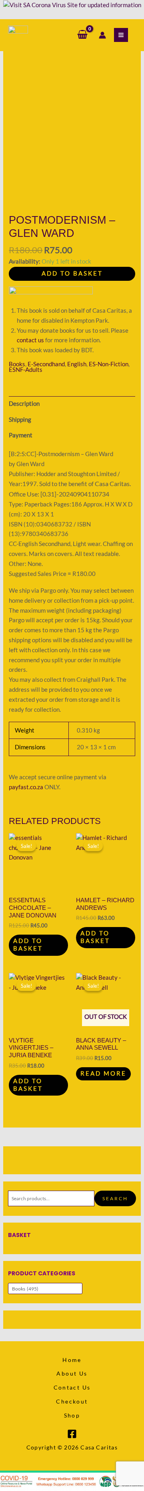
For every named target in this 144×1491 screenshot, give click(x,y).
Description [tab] (24, 403)
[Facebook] (72, 1434)
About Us (71, 1373)
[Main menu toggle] (121, 35)
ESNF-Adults (25, 369)
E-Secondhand (46, 364)
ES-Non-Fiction (108, 364)
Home (72, 1359)
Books (17, 364)
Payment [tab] (20, 435)
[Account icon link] (102, 35)
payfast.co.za (26, 787)
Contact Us (72, 1387)
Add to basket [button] (28, 944)
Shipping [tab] (20, 419)
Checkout (72, 1401)
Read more (103, 1073)
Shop (72, 1415)
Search (115, 1198)
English (76, 364)
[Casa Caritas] (18, 35)
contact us (30, 340)
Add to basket (72, 273)
